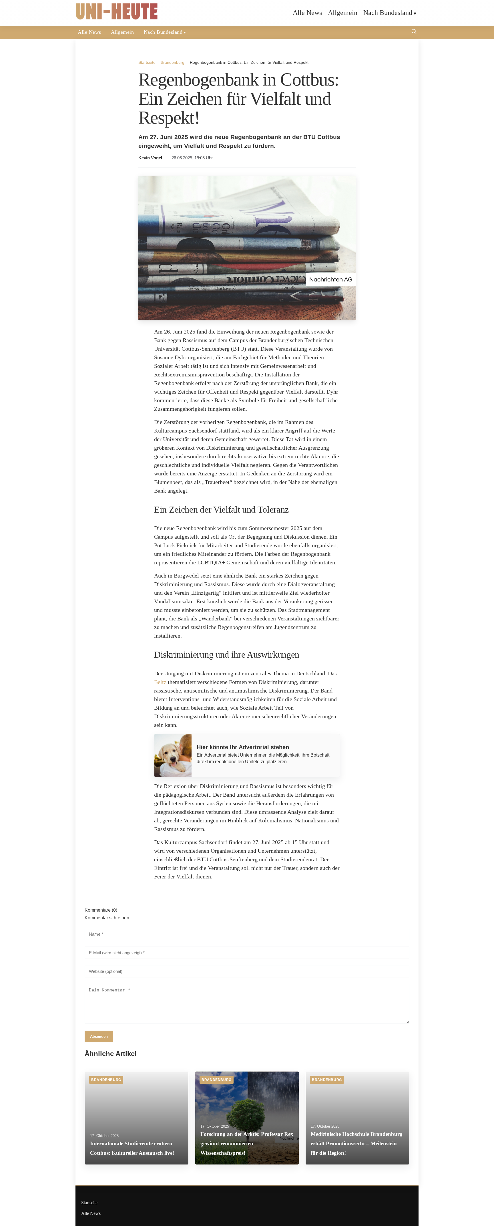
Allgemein (342, 12)
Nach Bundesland (387, 12)
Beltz (160, 682)
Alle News (307, 12)
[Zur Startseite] (116, 18)
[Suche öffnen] (414, 32)
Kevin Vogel (150, 158)
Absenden (99, 1036)
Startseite (147, 62)
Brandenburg (172, 62)
